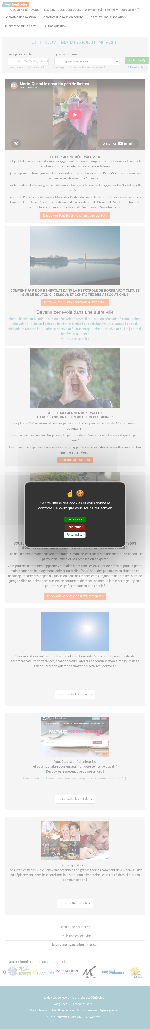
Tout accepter (75, 519)
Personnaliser (75, 535)
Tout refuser (75, 527)
